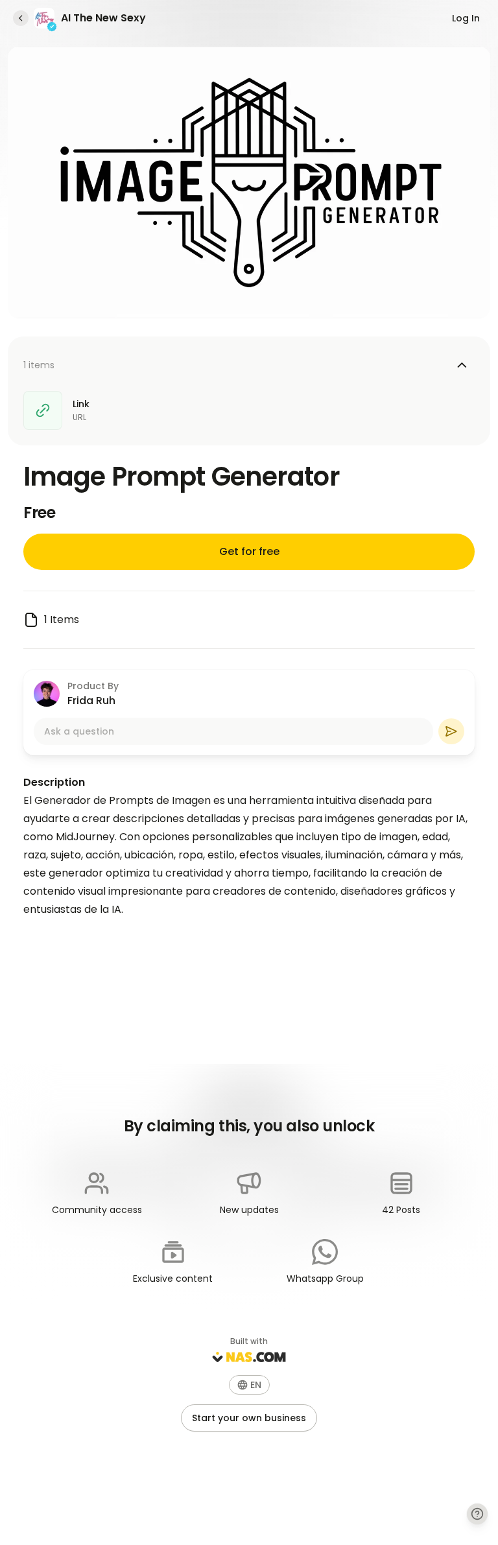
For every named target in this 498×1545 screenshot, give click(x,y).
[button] (249, 1385)
